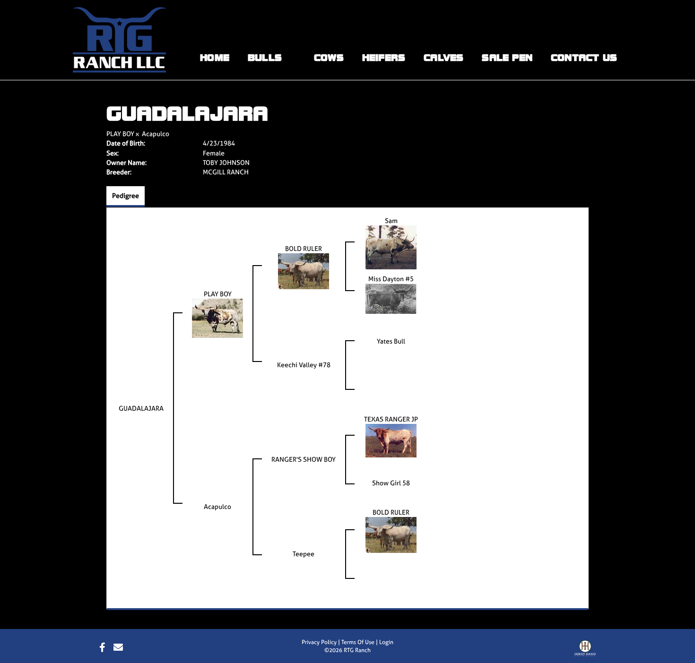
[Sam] (391, 246)
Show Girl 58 (391, 482)
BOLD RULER (303, 248)
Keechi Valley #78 (303, 364)
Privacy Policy (319, 642)
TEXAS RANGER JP (391, 418)
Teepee (303, 553)
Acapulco (155, 133)
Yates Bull (391, 340)
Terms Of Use (357, 642)
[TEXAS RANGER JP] (391, 439)
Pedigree (125, 195)
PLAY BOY (120, 133)
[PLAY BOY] (217, 317)
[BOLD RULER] (303, 270)
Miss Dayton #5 (391, 278)
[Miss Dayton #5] (391, 297)
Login (386, 642)
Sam (391, 220)
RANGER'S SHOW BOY (303, 459)
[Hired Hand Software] (585, 650)
